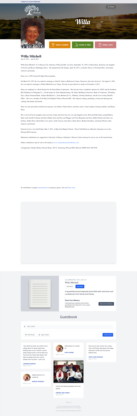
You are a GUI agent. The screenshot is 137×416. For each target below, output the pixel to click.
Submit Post (108, 335)
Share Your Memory (106, 304)
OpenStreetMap (70, 411)
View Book (70, 286)
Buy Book (80, 286)
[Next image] (82, 372)
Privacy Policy (63, 408)
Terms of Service (73, 408)
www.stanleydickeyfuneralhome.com (66, 142)
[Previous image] (55, 372)
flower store (71, 187)
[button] (68, 371)
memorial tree (43, 187)
